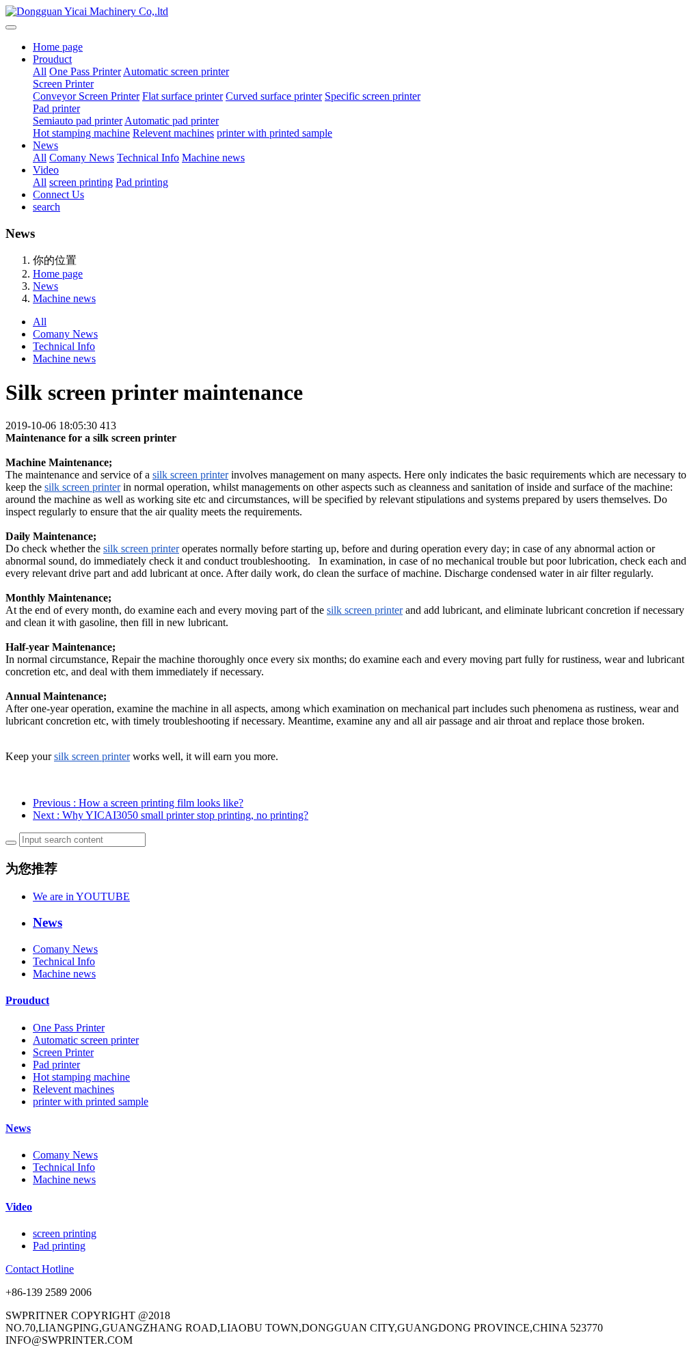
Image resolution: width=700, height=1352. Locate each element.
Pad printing (142, 182)
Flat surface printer (182, 96)
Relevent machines (173, 133)
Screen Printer (63, 84)
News (45, 145)
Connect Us (58, 194)
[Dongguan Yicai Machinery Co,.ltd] (350, 11)
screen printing (81, 182)
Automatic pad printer (171, 120)
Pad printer (56, 108)
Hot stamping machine (81, 133)
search (46, 207)
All (39, 71)
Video (46, 170)
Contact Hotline (39, 1269)
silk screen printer (190, 475)
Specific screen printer (372, 96)
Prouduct (52, 59)
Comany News (81, 157)
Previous (138, 803)
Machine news (213, 157)
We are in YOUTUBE (81, 896)
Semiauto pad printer (77, 120)
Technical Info (148, 157)
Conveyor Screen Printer (86, 96)
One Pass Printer (85, 71)
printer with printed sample (274, 133)
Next (170, 815)
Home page (58, 47)
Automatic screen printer (176, 71)
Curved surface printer (274, 96)
